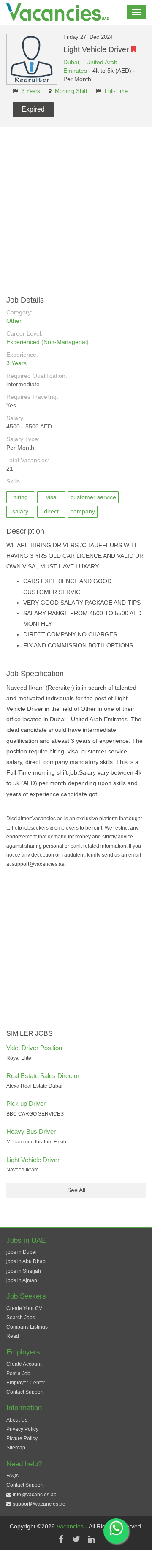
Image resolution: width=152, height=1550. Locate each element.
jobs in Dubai (21, 1252)
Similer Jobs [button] (29, 1033)
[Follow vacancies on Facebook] (60, 1539)
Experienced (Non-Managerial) (47, 341)
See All (76, 1190)
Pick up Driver (26, 1103)
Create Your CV (24, 1308)
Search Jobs (20, 1318)
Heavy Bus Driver (31, 1131)
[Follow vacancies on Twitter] (76, 1539)
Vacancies (71, 1526)
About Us (16, 1420)
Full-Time (116, 91)
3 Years (31, 91)
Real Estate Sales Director (42, 1075)
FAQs (12, 1476)
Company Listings (27, 1327)
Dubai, (72, 62)
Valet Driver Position (34, 1047)
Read (12, 1336)
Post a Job (18, 1373)
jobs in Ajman (21, 1280)
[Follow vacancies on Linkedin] (91, 1539)
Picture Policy (22, 1438)
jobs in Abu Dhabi (26, 1261)
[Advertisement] (76, 207)
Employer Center (25, 1383)
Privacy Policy (22, 1429)
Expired (33, 109)
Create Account (23, 1364)
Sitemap (15, 1448)
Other (14, 320)
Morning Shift (71, 91)
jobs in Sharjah (23, 1271)
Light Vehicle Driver (33, 1159)
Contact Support (24, 1392)
